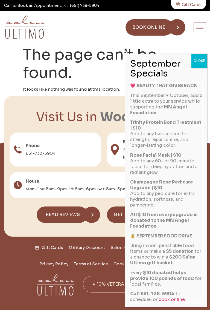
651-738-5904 (41, 153)
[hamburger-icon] (200, 27)
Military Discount (87, 247)
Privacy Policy (53, 263)
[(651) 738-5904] (66, 5)
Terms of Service (91, 263)
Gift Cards (52, 247)
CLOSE (199, 61)
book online (172, 299)
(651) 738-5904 (84, 5)
